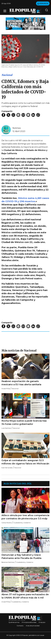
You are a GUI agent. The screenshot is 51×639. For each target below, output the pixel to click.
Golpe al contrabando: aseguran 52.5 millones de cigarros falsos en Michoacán (25, 462)
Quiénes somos (14, 622)
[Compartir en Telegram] (18, 115)
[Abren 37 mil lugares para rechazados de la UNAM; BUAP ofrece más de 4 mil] (25, 579)
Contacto (20, 626)
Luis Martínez (6, 428)
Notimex (17, 128)
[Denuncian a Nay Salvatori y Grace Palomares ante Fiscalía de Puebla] (25, 540)
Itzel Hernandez (7, 468)
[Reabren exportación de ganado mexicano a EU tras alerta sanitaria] (25, 366)
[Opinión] (25, 23)
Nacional (6, 75)
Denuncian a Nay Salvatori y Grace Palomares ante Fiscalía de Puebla (21, 557)
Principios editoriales (29, 622)
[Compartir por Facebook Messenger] (28, 115)
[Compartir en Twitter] (8, 115)
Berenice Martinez (7, 562)
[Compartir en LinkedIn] (33, 115)
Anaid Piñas (5, 388)
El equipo (42, 622)
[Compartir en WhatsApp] (13, 115)
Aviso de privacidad (32, 626)
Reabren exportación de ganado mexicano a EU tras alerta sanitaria (21, 383)
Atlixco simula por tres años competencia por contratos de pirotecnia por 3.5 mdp (25, 517)
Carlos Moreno (6, 523)
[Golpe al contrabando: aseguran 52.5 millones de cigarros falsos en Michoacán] (25, 445)
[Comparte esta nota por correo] (23, 115)
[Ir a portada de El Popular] (26, 11)
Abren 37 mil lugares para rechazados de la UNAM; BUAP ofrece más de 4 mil (25, 596)
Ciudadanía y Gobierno (22, 523)
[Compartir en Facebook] (3, 115)
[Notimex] (6, 129)
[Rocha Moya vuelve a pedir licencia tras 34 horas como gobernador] (25, 406)
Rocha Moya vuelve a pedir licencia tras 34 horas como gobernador (24, 422)
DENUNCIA (43, 3)
